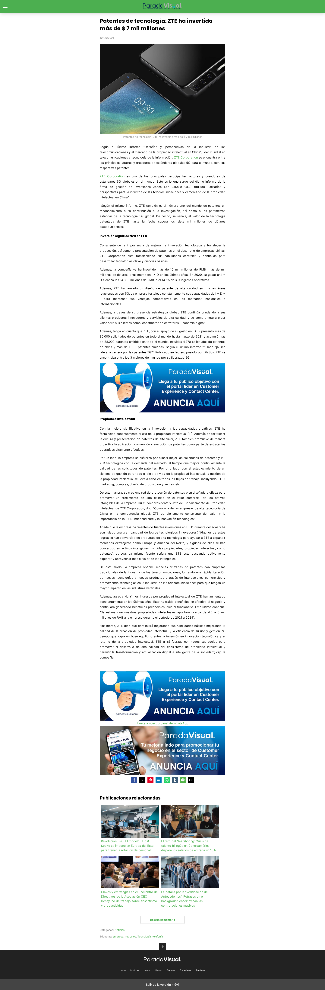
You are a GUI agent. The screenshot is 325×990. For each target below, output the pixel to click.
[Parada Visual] (162, 959)
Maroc (158, 970)
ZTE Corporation (186, 157)
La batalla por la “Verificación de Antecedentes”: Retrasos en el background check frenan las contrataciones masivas (184, 898)
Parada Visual (162, 6)
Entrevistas (185, 970)
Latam (147, 970)
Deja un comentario (162, 919)
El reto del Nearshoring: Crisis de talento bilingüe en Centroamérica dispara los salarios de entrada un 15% (188, 845)
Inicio (123, 970)
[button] (134, 780)
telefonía (157, 936)
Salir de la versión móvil (162, 984)
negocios (130, 936)
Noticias (120, 929)
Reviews (200, 970)
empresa (118, 936)
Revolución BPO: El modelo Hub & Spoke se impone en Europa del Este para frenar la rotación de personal (127, 845)
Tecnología (144, 936)
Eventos (170, 970)
